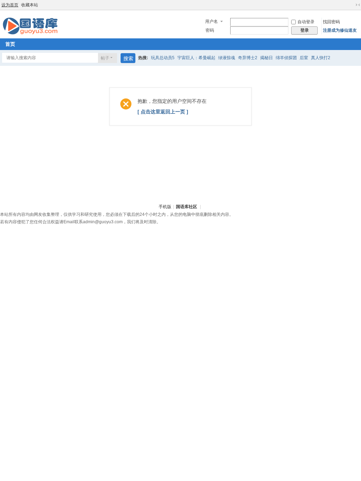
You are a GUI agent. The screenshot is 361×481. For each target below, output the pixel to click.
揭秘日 (266, 57)
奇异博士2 (247, 57)
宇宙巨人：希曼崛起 (196, 57)
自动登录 (306, 21)
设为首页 (9, 4)
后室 (304, 57)
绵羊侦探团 (286, 57)
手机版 (165, 206)
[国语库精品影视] (30, 25)
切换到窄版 (358, 5)
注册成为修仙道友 (340, 30)
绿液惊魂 (226, 57)
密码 (210, 30)
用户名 (211, 21)
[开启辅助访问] (351, 5)
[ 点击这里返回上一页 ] (162, 111)
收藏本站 (29, 4)
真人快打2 (320, 57)
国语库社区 (186, 206)
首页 (10, 44)
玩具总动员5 (163, 57)
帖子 (105, 58)
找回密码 (331, 21)
